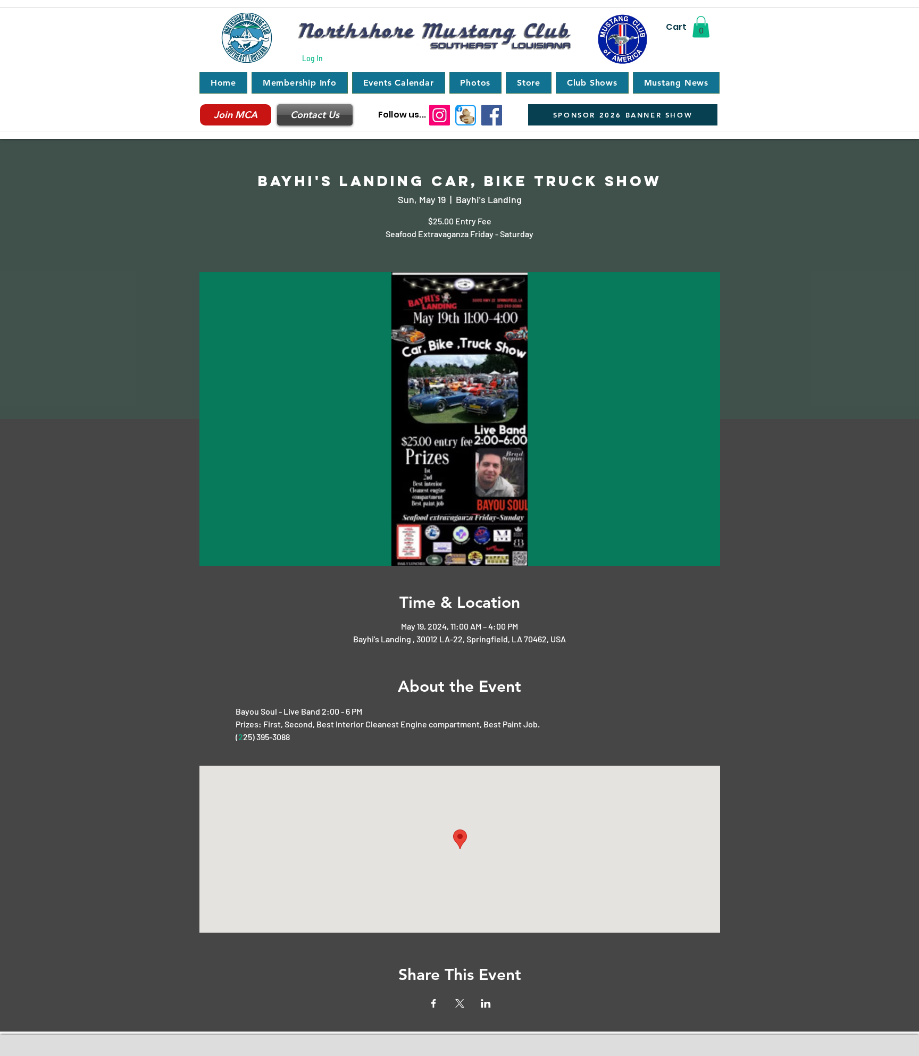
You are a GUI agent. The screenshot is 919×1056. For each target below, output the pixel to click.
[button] (701, 27)
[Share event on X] (460, 1003)
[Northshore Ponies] (465, 115)
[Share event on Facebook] (434, 1003)
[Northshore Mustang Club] (491, 115)
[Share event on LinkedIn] (486, 1003)
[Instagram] (439, 115)
